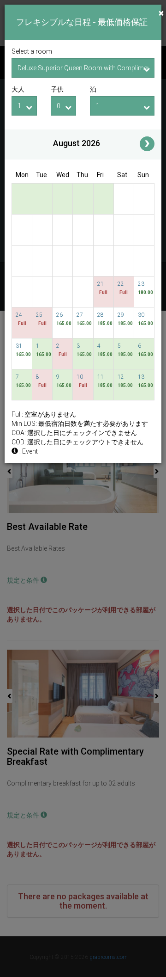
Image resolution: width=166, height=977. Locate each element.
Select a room (32, 51)
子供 (57, 89)
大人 (18, 89)
